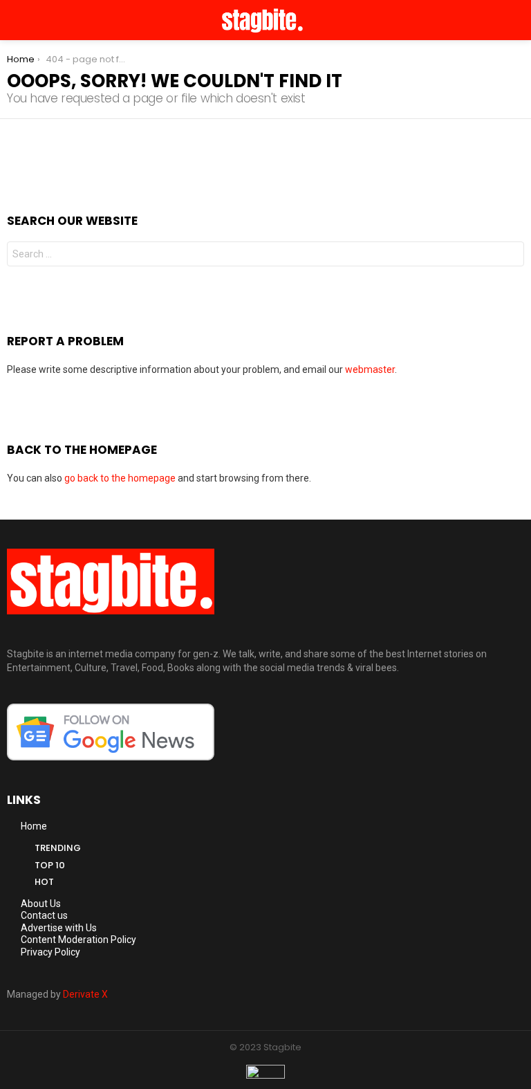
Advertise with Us (59, 927)
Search (510, 255)
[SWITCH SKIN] (500, 20)
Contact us (44, 915)
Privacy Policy (50, 952)
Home (34, 826)
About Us (41, 903)
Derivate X (85, 994)
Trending (58, 847)
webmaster (370, 369)
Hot (44, 881)
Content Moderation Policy (78, 939)
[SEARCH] (518, 20)
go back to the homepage (120, 478)
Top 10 (50, 865)
